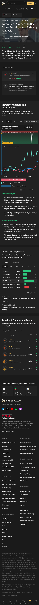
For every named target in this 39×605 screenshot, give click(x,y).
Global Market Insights (27, 467)
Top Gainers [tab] (7, 331)
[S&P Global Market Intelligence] (8, 417)
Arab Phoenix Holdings (15, 341)
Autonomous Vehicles (8, 494)
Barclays (4, 546)
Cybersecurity (6, 505)
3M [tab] (17, 266)
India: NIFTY (5, 453)
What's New (24, 481)
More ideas (5, 508)
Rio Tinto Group (7, 536)
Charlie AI (23, 524)
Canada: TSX (6, 456)
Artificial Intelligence (8, 498)
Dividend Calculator (26, 453)
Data (24, 190)
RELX (3, 539)
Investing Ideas (7, 9)
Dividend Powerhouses (9, 484)
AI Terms (29, 592)
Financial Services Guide (9, 595)
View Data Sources (8, 432)
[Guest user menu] (35, 3)
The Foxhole (24, 470)
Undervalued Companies (9, 481)
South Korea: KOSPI (8, 467)
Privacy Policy (20, 592)
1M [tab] (11, 266)
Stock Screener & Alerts (28, 446)
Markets (34, 9)
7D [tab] (5, 266)
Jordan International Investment (17, 355)
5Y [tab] (14, 121)
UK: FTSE (5, 446)
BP (3, 543)
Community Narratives (27, 477)
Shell (3, 526)
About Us (23, 498)
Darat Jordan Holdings (15, 362)
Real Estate (14, 20)
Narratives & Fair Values (27, 450)
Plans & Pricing (25, 491)
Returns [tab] (6, 262)
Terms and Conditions (8, 592)
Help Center (24, 510)
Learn (29, 190)
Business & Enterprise (27, 521)
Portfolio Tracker (25, 443)
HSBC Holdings (6, 522)
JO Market (5, 20)
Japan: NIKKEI (6, 463)
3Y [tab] (9, 121)
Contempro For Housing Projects (17, 369)
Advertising (24, 494)
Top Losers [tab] (18, 331)
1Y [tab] (3, 121)
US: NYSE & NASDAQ (8, 443)
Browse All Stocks (22, 9)
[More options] (33, 73)
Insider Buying (6, 488)
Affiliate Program (25, 517)
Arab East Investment (14, 348)
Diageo (4, 533)
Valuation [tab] (16, 262)
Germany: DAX (6, 470)
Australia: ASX (6, 450)
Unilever (4, 529)
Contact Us (23, 501)
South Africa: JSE (7, 460)
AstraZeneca (6, 519)
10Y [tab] (21, 121)
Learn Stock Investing (27, 514)
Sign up (30, 3)
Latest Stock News (26, 463)
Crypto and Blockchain (9, 501)
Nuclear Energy (7, 491)
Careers (22, 505)
